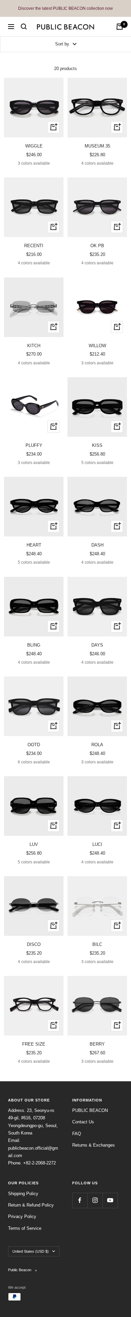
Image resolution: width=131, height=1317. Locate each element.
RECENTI (33, 245)
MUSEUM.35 (97, 146)
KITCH (33, 345)
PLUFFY (34, 445)
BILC (97, 944)
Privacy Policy (22, 1216)
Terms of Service (24, 1228)
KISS (97, 445)
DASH (97, 545)
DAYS (97, 645)
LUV (34, 844)
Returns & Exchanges (93, 1145)
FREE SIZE (33, 1044)
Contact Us (83, 1121)
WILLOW (97, 345)
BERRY (97, 1044)
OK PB (97, 245)
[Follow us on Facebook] (79, 1200)
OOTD (34, 744)
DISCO (34, 944)
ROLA (97, 744)
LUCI (97, 844)
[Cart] (119, 27)
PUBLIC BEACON (90, 1110)
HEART (34, 545)
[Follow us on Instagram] (94, 1200)
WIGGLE (34, 146)
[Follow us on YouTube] (110, 1200)
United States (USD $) (30, 1251)
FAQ (76, 1133)
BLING (33, 645)
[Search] (24, 27)
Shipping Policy (23, 1193)
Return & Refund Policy (31, 1205)
